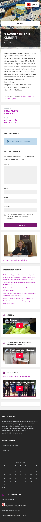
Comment (8, 164)
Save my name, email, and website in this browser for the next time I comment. (20, 217)
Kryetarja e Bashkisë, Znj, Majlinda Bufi (15, 260)
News (12, 43)
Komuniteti (30, 96)
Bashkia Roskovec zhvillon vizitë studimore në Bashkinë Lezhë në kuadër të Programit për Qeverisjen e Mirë (18, 301)
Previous (7, 108)
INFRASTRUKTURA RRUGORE (11, 112)
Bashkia (23, 96)
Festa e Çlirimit (11, 99)
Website (7, 206)
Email (7, 197)
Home (6, 43)
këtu (20, 433)
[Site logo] (20, 17)
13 (20, 475)
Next (6, 118)
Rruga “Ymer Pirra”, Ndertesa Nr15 (16, 506)
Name (6, 188)
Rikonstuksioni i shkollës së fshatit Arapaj (16, 376)
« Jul (3, 487)
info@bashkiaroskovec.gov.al (16, 516)
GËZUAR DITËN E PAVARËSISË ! (11, 121)
